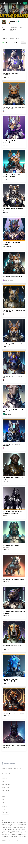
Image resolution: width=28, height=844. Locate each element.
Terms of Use (5, 787)
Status (3, 799)
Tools (3, 796)
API (3, 802)
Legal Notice (5, 790)
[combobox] (6, 42)
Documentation (6, 784)
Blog (3, 781)
